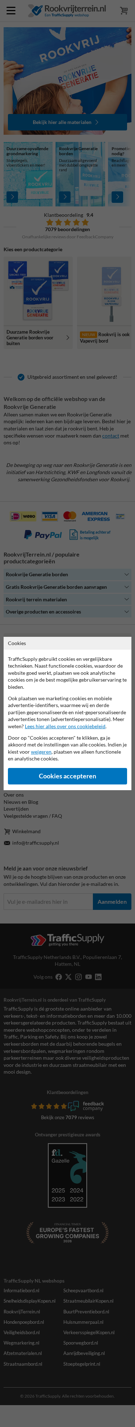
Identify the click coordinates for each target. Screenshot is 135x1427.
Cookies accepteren (67, 776)
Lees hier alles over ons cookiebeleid (65, 726)
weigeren (41, 752)
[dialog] (67, 713)
